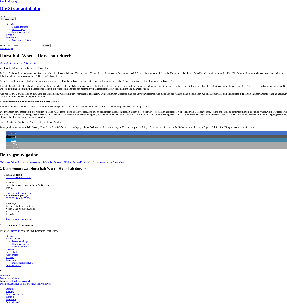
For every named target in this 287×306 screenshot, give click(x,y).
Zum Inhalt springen (9, 1)
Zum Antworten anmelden (18, 193)
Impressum (5, 275)
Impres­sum (11, 37)
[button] (11, 133)
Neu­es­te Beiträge (20, 27)
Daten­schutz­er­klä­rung (22, 40)
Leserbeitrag (17, 63)
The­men (10, 249)
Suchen (3, 16)
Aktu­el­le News (13, 238)
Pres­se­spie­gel (18, 29)
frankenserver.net (21, 281)
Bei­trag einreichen (20, 246)
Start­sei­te (10, 24)
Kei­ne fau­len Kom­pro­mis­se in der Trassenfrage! (94, 162)
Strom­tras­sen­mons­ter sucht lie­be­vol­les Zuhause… (32, 162)
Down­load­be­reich (20, 32)
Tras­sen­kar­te (12, 252)
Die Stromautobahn (20, 8)
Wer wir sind (12, 254)
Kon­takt (10, 35)
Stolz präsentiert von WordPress (36, 283)
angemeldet (15, 231)
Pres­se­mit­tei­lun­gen (21, 241)
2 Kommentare (31, 63)
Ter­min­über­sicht (13, 265)
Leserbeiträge (6, 48)
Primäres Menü (7, 19)
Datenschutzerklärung (10, 278)
